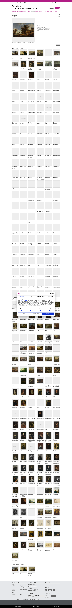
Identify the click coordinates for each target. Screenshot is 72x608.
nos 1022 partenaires (24, 300)
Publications (21, 586)
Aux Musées (14, 589)
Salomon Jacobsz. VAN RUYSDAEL (43, 28)
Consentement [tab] (22, 296)
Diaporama (58, 45)
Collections (33, 11)
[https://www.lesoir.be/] (37, 595)
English (59, 2)
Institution (40, 11)
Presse (18, 2)
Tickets (59, 8)
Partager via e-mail (59, 16)
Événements (21, 2)
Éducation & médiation (48, 11)
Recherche (55, 11)
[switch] (31, 310)
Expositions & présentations (21, 11)
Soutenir (21, 593)
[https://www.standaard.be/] (42, 596)
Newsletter (54, 595)
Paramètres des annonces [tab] (40, 296)
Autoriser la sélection (36, 313)
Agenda (28, 11)
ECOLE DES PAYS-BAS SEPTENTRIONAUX (43, 30)
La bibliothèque (22, 585)
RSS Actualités (47, 596)
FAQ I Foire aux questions (14, 585)
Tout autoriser (48, 313)
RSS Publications (47, 597)
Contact (15, 2)
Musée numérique (22, 590)
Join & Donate (52, 8)
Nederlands (53, 2)
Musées (36, 11)
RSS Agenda (46, 595)
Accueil (12, 2)
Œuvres (59, 14)
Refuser (24, 313)
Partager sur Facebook (57, 16)
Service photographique (23, 587)
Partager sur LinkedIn (58, 16)
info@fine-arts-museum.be (38, 599)
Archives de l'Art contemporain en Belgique (23, 589)
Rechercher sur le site (24, 2)
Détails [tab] (31, 296)
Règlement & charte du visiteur (15, 592)
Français (56, 2)
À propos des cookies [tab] (50, 296)
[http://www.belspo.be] (29, 596)
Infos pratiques (14, 11)
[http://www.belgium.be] (33, 596)
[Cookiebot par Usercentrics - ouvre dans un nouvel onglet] (50, 293)
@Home (59, 11)
